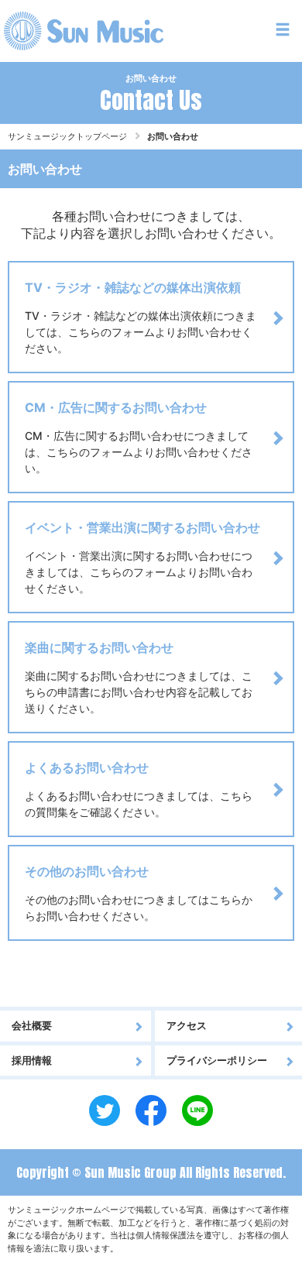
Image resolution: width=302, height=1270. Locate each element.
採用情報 (32, 1060)
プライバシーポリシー (216, 1060)
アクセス (186, 1025)
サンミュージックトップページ (67, 136)
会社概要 (32, 1025)
